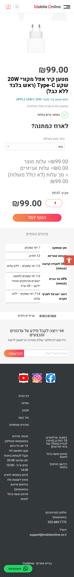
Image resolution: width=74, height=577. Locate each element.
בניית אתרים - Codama (37, 563)
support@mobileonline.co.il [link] (48, 535)
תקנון (25, 410)
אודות (25, 403)
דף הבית (24, 396)
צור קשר (23, 417)
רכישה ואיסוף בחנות (58, 465)
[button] (69, 260)
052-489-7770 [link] (57, 522)
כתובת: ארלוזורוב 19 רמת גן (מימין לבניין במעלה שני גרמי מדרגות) (56, 442)
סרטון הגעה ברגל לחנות (56, 455)
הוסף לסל (37, 217)
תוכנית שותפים (19, 425)
